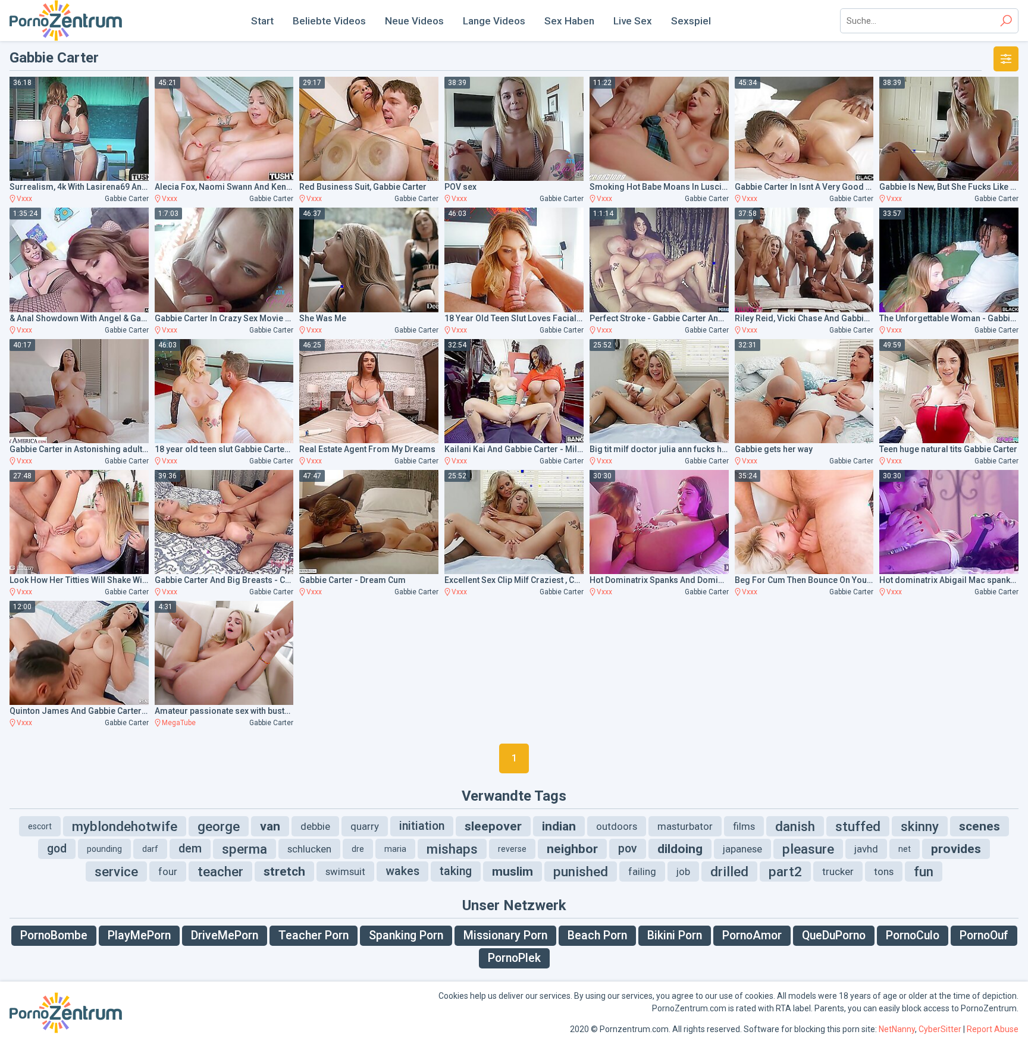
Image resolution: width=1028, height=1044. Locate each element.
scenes (979, 826)
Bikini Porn (674, 935)
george (219, 826)
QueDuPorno (834, 935)
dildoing (680, 849)
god (57, 848)
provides (956, 849)
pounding (104, 849)
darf (150, 849)
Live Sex (632, 21)
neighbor (572, 849)
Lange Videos (494, 21)
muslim (512, 871)
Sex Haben (569, 21)
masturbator (685, 826)
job (683, 871)
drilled (729, 871)
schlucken (309, 849)
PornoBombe (53, 935)
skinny (920, 826)
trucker (838, 871)
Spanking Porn (406, 935)
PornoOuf (984, 935)
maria (395, 849)
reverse (512, 849)
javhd (866, 849)
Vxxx (24, 199)
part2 (785, 871)
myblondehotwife (124, 826)
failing (642, 871)
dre (358, 849)
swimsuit (345, 871)
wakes (402, 871)
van (270, 826)
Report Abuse (992, 1029)
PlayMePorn (139, 935)
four (167, 871)
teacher (220, 871)
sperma (244, 849)
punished (580, 871)
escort (40, 826)
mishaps (452, 849)
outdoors (616, 826)
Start (262, 21)
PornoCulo (912, 935)
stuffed (857, 826)
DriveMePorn (224, 935)
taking (456, 871)
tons (884, 871)
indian (559, 826)
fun (923, 871)
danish (795, 826)
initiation (421, 826)
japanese (742, 849)
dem (190, 848)
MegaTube (179, 723)
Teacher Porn (313, 935)
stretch (284, 871)
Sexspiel (691, 21)
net (904, 849)
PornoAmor (752, 935)
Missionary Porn (505, 935)
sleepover (493, 826)
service (116, 871)
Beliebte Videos (329, 21)
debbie (315, 826)
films (744, 826)
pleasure (808, 849)
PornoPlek (514, 958)
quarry (364, 826)
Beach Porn (597, 935)
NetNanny (897, 1029)
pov (627, 848)
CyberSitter (940, 1029)
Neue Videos (414, 21)
